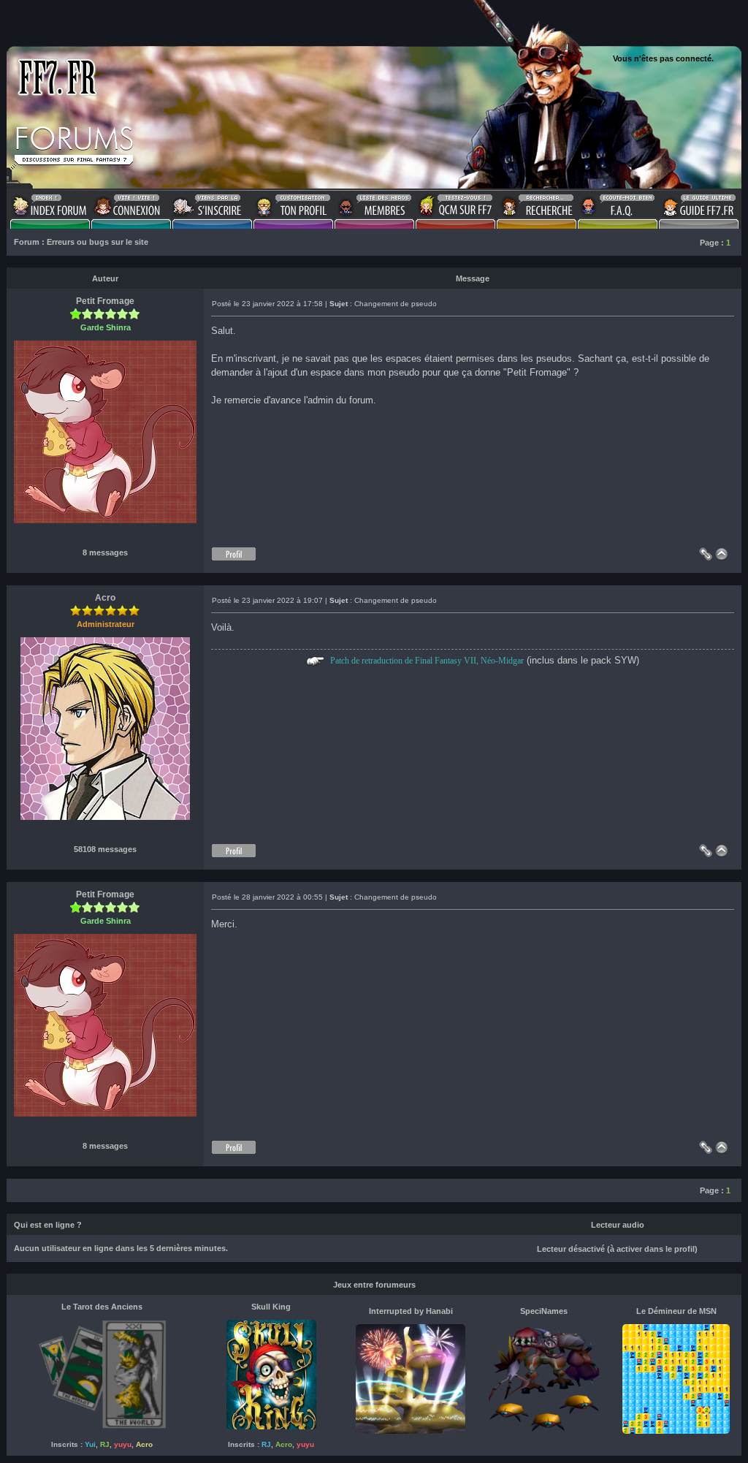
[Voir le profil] (234, 557)
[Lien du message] (705, 557)
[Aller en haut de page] (724, 557)
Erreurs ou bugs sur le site (97, 242)
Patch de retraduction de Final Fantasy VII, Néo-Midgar (427, 661)
